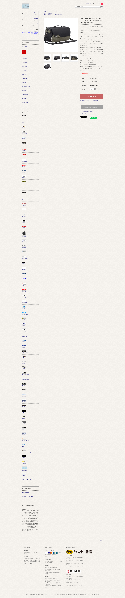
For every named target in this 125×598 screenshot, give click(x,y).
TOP (45, 11)
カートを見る (98, 4)
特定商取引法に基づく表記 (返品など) (89, 100)
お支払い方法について (62, 594)
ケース (55, 11)
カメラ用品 (50, 11)
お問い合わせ (41, 594)
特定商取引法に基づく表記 (86, 594)
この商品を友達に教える (87, 111)
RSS (95, 594)
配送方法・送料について (73, 594)
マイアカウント (87, 4)
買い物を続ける (85, 114)
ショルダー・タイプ (58, 14)
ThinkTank (50, 13)
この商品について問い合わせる (92, 107)
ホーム (27, 594)
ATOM (97, 594)
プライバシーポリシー (50, 594)
